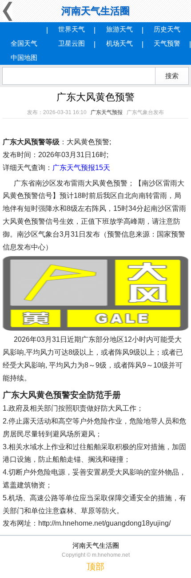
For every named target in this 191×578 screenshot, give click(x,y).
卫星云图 (71, 43)
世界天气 (71, 29)
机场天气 (119, 43)
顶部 (95, 566)
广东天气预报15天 (81, 167)
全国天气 (24, 43)
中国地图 (24, 57)
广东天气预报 (107, 112)
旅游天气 (119, 29)
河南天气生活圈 (95, 10)
